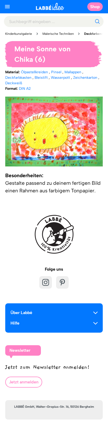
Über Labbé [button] (21, 312)
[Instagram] (45, 282)
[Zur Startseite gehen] (50, 6)
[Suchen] (97, 21)
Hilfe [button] (14, 323)
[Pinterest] (62, 282)
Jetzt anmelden (24, 381)
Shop (95, 6)
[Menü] (7, 6)
